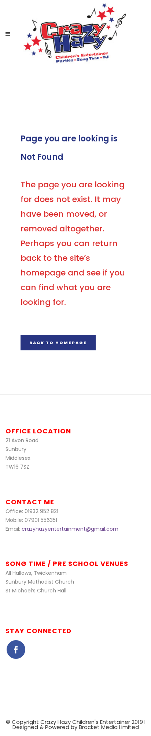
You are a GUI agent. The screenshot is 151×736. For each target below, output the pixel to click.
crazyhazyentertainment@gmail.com (70, 529)
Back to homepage (58, 343)
